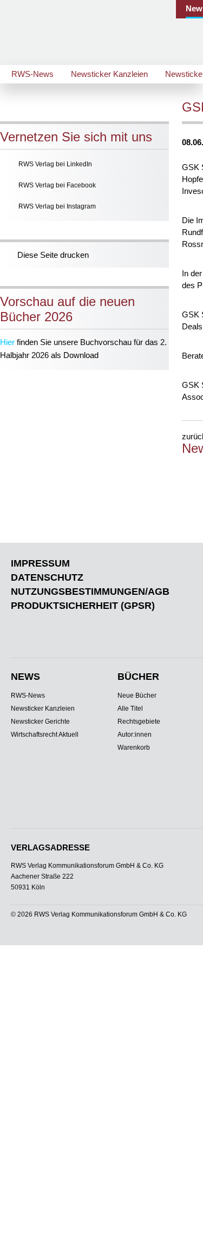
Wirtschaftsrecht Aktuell (44, 734)
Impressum (40, 563)
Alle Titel (130, 708)
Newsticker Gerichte (40, 721)
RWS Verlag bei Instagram (57, 206)
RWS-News (32, 74)
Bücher (138, 676)
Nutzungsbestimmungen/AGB (90, 591)
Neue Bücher (136, 695)
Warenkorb (133, 747)
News (25, 676)
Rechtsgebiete (138, 721)
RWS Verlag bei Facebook (57, 185)
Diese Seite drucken (53, 254)
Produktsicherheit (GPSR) (83, 605)
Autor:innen (134, 734)
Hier (7, 342)
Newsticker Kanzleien (109, 74)
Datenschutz (47, 577)
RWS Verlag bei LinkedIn (55, 164)
